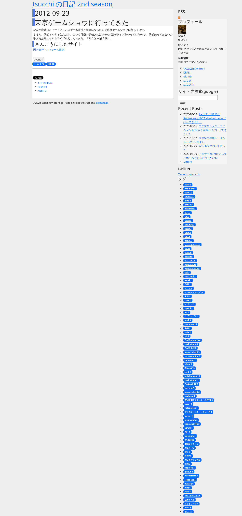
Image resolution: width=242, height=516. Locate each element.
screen (189, 416)
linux (188, 220)
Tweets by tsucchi (189, 174)
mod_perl (190, 276)
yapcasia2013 (192, 352)
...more (187, 162)
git (187, 336)
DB (187, 216)
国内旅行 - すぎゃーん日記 (48, 49)
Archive (42, 87)
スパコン (189, 304)
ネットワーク (191, 503)
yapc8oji (190, 467)
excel (188, 280)
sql (187, 272)
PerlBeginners (192, 340)
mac (187, 487)
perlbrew (190, 396)
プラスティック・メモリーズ (198, 411)
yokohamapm (192, 376)
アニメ (188, 288)
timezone (190, 360)
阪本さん (189, 499)
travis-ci (189, 388)
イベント (39, 64)
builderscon (191, 475)
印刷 (187, 284)
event (38, 59)
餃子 (187, 451)
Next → (42, 90)
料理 (188, 456)
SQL (187, 212)
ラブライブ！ (191, 316)
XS (187, 312)
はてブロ (188, 84)
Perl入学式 (190, 348)
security (189, 224)
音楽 (187, 296)
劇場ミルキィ (191, 443)
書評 (187, 328)
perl (189, 204)
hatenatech (191, 408)
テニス (188, 511)
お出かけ (189, 447)
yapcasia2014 (192, 392)
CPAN (186, 72)
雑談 (51, 64)
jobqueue (190, 479)
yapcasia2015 (192, 424)
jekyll (188, 192)
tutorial (189, 196)
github (187, 76)
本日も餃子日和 (192, 459)
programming (192, 356)
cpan (188, 300)
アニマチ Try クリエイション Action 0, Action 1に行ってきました (205, 130)
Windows (190, 208)
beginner (190, 188)
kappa (188, 256)
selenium (190, 436)
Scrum (189, 427)
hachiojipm (192, 380)
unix (188, 332)
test (187, 236)
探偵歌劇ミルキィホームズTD (199, 400)
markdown (191, 324)
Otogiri (190, 368)
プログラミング (192, 244)
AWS (188, 491)
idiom (188, 364)
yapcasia (190, 264)
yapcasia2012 (192, 268)
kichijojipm (191, 420)
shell (188, 320)
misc (188, 507)
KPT (187, 431)
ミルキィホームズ (194, 292)
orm (188, 252)
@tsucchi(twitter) (194, 68)
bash (188, 372)
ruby (188, 232)
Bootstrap (102, 103)
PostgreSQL (191, 384)
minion (189, 483)
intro (188, 184)
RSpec (188, 240)
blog (188, 200)
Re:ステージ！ (192, 495)
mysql (188, 308)
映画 (187, 463)
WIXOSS (189, 440)
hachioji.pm (191, 344)
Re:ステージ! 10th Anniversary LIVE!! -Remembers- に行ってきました (204, 118)
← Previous (45, 83)
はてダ (187, 80)
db (187, 248)
